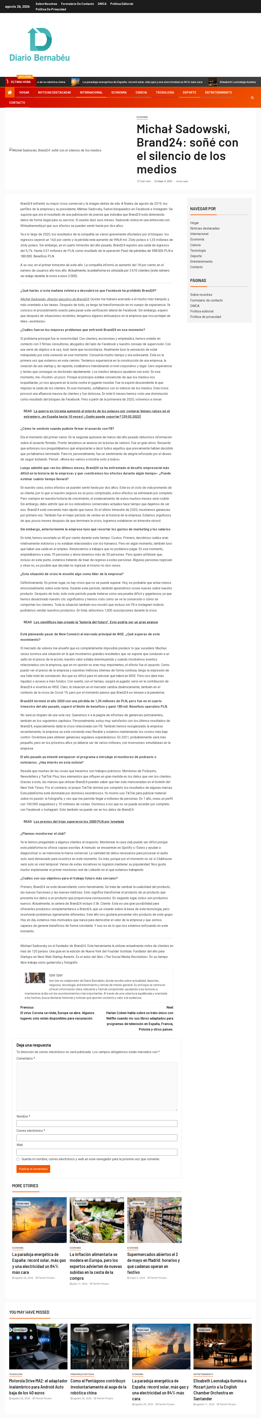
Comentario (26, 1058)
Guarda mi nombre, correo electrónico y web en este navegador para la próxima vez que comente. (91, 1159)
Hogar (24, 92)
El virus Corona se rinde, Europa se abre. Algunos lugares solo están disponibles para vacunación (57, 1013)
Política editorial (121, 3)
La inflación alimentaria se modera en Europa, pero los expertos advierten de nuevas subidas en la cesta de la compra (96, 1266)
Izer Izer (145, 181)
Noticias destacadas (54, 92)
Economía (119, 92)
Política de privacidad (51, 9)
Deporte (189, 92)
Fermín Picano (47, 1278)
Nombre (23, 1116)
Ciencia (141, 92)
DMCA (102, 3)
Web (20, 1145)
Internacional (91, 92)
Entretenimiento (218, 92)
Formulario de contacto (77, 3)
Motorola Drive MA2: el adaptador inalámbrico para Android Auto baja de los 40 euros (38, 1386)
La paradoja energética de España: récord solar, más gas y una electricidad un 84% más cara (111, 82)
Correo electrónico (31, 1131)
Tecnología (165, 92)
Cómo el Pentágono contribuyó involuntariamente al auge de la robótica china (98, 1386)
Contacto (17, 102)
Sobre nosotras (46, 3)
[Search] (252, 97)
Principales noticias (82, 1374)
